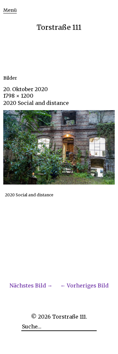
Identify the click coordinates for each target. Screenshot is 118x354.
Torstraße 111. (69, 316)
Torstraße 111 (59, 27)
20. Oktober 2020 (25, 89)
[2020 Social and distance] (59, 182)
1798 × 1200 (18, 95)
